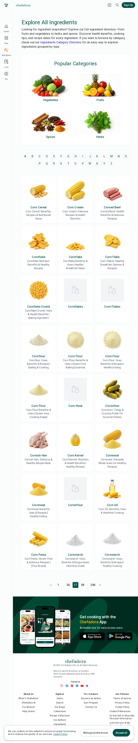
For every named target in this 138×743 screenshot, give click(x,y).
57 (75, 585)
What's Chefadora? (29, 698)
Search (59, 702)
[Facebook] (67, 685)
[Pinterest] (72, 685)
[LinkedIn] (77, 685)
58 (82, 585)
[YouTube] (83, 685)
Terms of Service (122, 698)
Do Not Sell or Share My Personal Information (122, 717)
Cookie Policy (122, 707)
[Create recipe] (109, 5)
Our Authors (59, 720)
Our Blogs (60, 707)
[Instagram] (62, 685)
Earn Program (91, 702)
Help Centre (28, 711)
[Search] (117, 5)
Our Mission (28, 707)
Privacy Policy (122, 702)
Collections (60, 711)
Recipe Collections (60, 715)
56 (68, 585)
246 (93, 585)
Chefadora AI (29, 702)
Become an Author (91, 698)
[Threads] (88, 685)
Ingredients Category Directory (61, 42)
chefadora (23, 5)
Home (60, 698)
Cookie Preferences (120, 711)
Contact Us (91, 707)
